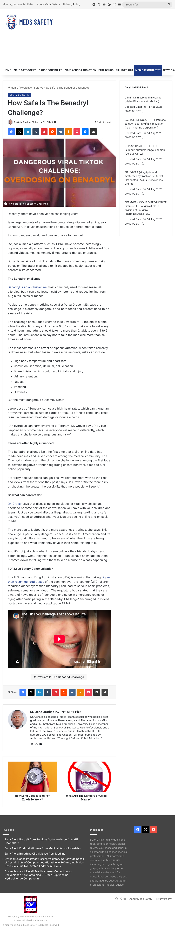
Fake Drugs (105, 70)
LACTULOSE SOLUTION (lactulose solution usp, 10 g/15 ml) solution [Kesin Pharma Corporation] (145, 101)
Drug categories (25, 70)
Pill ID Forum (124, 70)
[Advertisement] (118, 37)
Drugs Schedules (50, 70)
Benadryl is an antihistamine (27, 287)
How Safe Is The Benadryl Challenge (60, 677)
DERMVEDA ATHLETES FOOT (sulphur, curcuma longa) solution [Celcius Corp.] (145, 127)
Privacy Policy (71, 4)
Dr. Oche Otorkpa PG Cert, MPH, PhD (32, 122)
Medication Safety (148, 70)
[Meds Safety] (29, 22)
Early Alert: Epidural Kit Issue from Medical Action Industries (43, 848)
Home (7, 70)
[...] (143, 115)
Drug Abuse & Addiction (80, 70)
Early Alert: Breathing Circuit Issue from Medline (35, 853)
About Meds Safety (48, 4)
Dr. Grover (15, 503)
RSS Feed (8, 829)
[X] (36, 744)
